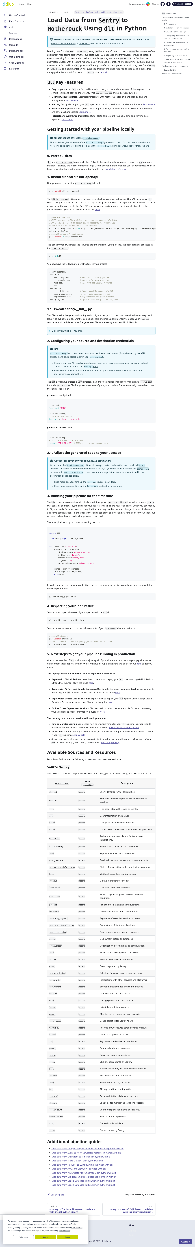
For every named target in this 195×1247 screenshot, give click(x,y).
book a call (84, 43)
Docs (21, 4)
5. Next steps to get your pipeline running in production (177, 60)
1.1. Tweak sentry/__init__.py (175, 32)
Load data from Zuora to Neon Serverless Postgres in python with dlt (86, 1152)
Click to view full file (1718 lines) (67, 330)
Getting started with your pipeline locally (175, 18)
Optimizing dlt (16, 56)
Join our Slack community (62, 43)
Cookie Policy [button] (76, 1227)
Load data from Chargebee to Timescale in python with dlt (80, 1156)
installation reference (115, 169)
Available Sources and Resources (175, 66)
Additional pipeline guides (172, 74)
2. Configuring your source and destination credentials (176, 37)
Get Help (185, 1242)
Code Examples (16, 62)
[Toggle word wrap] (147, 217)
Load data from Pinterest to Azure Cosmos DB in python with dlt (83, 1172)
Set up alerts (78, 734)
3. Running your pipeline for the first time (176, 50)
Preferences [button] (64, 1231)
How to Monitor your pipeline (124, 727)
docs (139, 663)
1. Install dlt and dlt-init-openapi (176, 28)
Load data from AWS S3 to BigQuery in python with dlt (78, 1168)
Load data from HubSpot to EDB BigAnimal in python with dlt (81, 1164)
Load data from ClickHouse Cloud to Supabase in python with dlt (83, 1176)
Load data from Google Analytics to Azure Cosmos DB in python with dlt (87, 1148)
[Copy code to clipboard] (152, 191)
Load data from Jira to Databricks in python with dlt (77, 1160)
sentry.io (103, 72)
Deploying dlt (16, 50)
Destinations (15, 38)
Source (170, 70)
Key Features (169, 13)
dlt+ (11, 27)
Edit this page (57, 1194)
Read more (59, 481)
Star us (155, 4)
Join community (137, 4)
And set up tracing (110, 742)
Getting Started (17, 15)
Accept (67, 1237)
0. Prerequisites (170, 24)
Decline (45, 1237)
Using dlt (13, 44)
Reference (14, 68)
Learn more (72, 100)
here (52, 145)
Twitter (132, 1235)
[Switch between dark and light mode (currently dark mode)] (168, 4)
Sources (13, 33)
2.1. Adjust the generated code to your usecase (177, 43)
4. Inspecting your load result (175, 55)
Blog (29, 4)
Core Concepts (16, 21)
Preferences (23, 1237)
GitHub (132, 1230)
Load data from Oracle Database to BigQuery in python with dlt (83, 1180)
